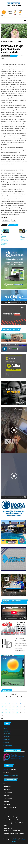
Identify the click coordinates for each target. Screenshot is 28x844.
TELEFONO (6, 769)
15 (20, 706)
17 (2, 709)
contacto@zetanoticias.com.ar (11, 775)
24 (2, 712)
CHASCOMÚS (7, 731)
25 (6, 712)
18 (6, 709)
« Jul (2, 718)
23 (24, 709)
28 (17, 712)
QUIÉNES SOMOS (8, 745)
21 (17, 709)
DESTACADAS (7, 734)
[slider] (12, 302)
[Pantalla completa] (25, 302)
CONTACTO (6, 742)
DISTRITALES (7, 737)
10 (2, 706)
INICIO (5, 728)
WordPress (15, 839)
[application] (14, 297)
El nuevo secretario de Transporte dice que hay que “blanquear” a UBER (4, 239)
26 (9, 712)
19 (9, 709)
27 (13, 712)
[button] (14, 297)
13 (13, 706)
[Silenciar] (22, 302)
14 (17, 706)
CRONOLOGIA (7, 740)
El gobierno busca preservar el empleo (23, 237)
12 (9, 706)
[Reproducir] (3, 302)
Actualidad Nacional (13, 224)
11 (6, 706)
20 (13, 709)
